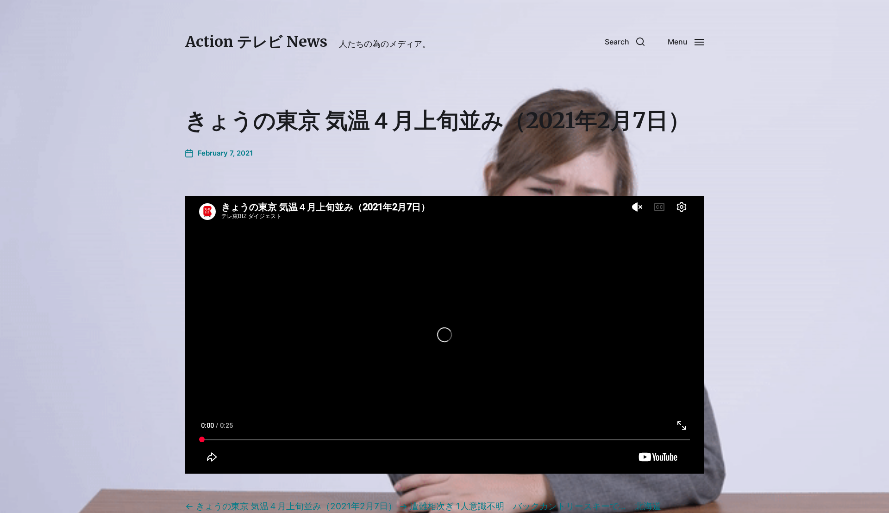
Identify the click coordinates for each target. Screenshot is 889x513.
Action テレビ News (256, 41)
